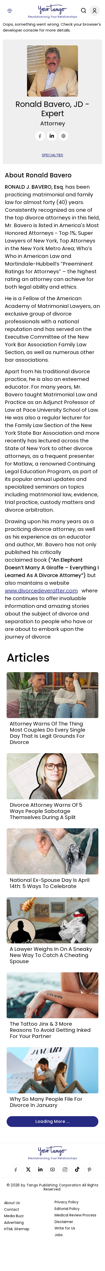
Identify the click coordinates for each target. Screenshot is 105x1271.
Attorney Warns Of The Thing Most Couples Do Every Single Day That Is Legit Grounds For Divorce (47, 733)
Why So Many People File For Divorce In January (46, 1102)
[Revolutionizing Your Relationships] (52, 9)
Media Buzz (14, 1215)
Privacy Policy (66, 1202)
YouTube (52, 1169)
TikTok (77, 1169)
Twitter (28, 1169)
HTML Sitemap (16, 1229)
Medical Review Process (75, 1215)
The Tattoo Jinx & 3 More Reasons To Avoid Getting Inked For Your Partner (50, 1030)
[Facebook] (40, 136)
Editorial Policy (67, 1208)
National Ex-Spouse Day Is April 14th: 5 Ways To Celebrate (49, 883)
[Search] (82, 10)
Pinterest (89, 1169)
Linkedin (40, 1169)
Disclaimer (64, 1221)
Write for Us (65, 1228)
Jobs (59, 1234)
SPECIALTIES (52, 155)
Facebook (16, 1169)
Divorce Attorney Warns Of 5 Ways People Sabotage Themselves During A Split (46, 811)
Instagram (65, 1169)
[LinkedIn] (52, 136)
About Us (12, 1202)
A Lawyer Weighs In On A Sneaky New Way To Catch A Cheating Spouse (51, 955)
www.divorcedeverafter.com (41, 590)
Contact (11, 1209)
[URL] (63, 136)
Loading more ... (52, 1121)
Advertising (14, 1222)
